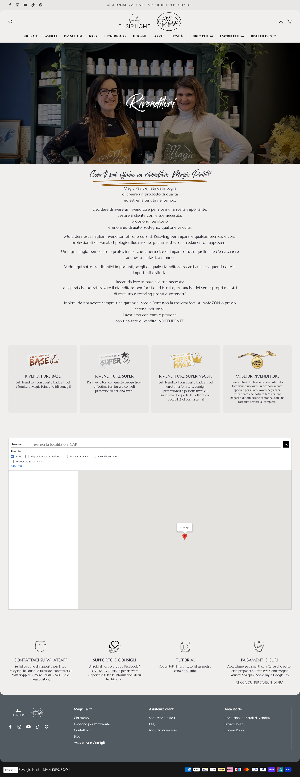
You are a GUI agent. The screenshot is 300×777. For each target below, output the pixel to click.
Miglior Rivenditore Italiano (45, 456)
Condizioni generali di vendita (247, 718)
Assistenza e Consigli (89, 743)
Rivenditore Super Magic (29, 461)
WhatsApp (20, 675)
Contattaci (82, 730)
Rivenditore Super (108, 456)
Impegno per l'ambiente (92, 724)
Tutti (18, 456)
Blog (77, 736)
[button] (10, 770)
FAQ (152, 724)
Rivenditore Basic (79, 456)
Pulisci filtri (16, 465)
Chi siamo (81, 718)
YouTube (190, 671)
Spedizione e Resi (162, 718)
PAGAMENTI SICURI (259, 660)
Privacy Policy (234, 724)
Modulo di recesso (163, 730)
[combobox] (156, 444)
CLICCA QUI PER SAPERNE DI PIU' (259, 682)
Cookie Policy (234, 730)
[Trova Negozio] (286, 444)
